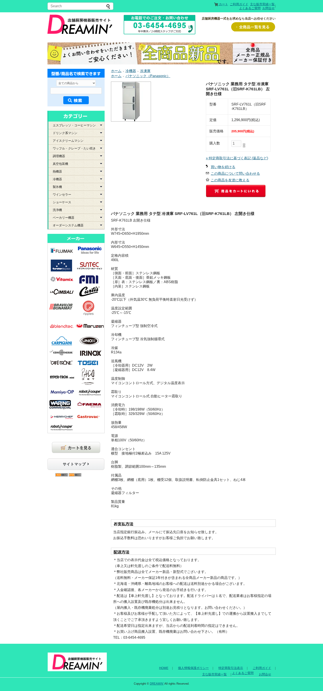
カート (223, 4)
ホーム (116, 71)
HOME (163, 668)
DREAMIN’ (157, 683)
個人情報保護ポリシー (193, 668)
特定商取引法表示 (230, 668)
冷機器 (130, 71)
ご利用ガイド (239, 4)
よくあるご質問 (250, 8)
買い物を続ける (223, 167)
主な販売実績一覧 (262, 4)
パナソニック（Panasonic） (147, 76)
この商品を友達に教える (230, 180)
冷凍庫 (145, 71)
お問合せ (268, 8)
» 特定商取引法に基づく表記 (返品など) (237, 158)
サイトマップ (75, 464)
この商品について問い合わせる (235, 173)
